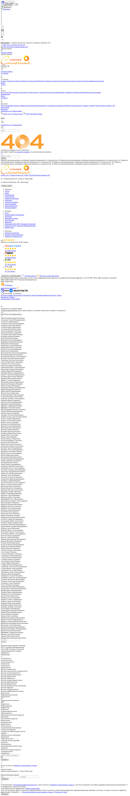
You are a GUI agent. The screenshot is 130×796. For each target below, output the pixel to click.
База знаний (5, 107)
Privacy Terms (56, 295)
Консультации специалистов (19, 92)
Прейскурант (9, 227)
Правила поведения (27, 105)
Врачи (3, 83)
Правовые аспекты (11, 218)
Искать (4, 158)
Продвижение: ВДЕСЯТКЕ (10, 299)
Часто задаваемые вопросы (10, 105)
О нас (7, 213)
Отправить (5, 759)
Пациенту (4, 98)
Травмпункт (69, 92)
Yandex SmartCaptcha (32, 788)
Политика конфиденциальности (93, 81)
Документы (11, 81)
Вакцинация (78, 92)
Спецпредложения (11, 202)
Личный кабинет (11, 208)
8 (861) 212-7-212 (12, 175)
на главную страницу (22, 152)
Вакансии (25, 81)
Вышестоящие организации (14, 215)
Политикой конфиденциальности (25, 785)
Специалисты (9, 197)
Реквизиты (42, 81)
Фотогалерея (33, 81)
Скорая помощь (59, 92)
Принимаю (5, 794)
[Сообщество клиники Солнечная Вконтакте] (18, 292)
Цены (3, 96)
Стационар (42, 92)
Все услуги (5, 92)
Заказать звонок (7, 186)
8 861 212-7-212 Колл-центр (13, 114)
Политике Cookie (61, 792)
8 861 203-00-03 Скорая (34, 114)
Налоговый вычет (40, 105)
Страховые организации (55, 105)
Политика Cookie (29, 295)
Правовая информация (44, 295)
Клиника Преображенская (14, 235)
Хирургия (50, 92)
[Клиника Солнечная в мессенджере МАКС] (5, 292)
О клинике (4, 73)
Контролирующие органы (72, 81)
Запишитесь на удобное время (11, 276)
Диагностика (33, 92)
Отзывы (3, 81)
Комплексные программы (92, 92)
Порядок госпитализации (73, 105)
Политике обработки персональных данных (38, 792)
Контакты (4, 109)
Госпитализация (10, 204)
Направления (5, 94)
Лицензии (8, 200)
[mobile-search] (4, 66)
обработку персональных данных (25, 765)
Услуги (3, 85)
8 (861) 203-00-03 (37, 175)
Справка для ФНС (88, 105)
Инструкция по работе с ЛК (105, 105)
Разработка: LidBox (7, 297)
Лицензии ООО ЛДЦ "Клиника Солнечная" (20, 224)
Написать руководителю (54, 81)
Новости (18, 81)
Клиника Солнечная (12, 233)
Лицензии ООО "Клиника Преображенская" (20, 226)
